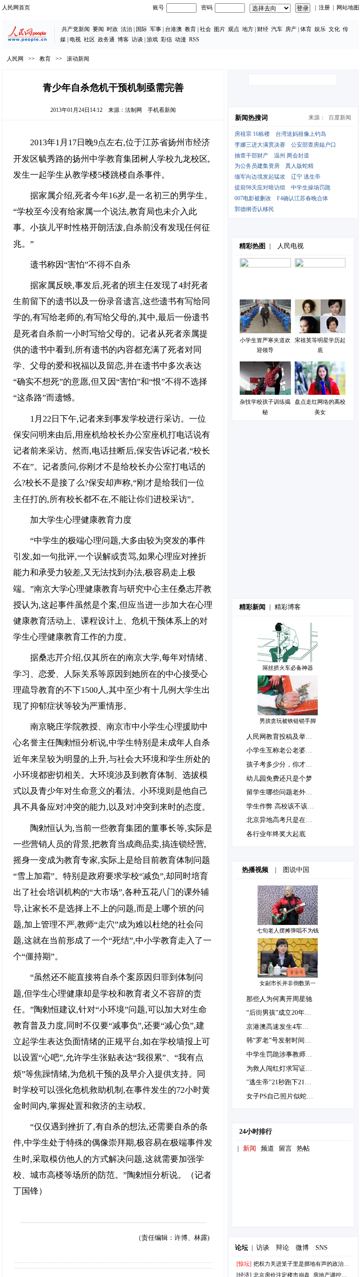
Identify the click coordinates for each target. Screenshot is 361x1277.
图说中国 (296, 869)
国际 (141, 29)
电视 (75, 39)
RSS (194, 39)
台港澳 (173, 29)
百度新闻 (340, 117)
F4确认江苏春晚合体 (302, 198)
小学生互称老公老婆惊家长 (285, 750)
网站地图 (348, 7)
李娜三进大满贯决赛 (260, 144)
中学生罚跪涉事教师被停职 (285, 1054)
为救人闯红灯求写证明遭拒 (285, 1068)
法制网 (133, 110)
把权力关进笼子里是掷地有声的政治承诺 (304, 1264)
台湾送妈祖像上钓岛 (300, 134)
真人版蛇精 (299, 166)
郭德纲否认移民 (254, 209)
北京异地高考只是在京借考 (285, 819)
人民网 (15, 58)
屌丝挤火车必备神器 (287, 668)
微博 (302, 1247)
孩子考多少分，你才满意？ (285, 764)
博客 (123, 39)
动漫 (180, 39)
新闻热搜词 (251, 117)
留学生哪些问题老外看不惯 (285, 792)
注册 (324, 7)
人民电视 (290, 246)
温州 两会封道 (291, 155)
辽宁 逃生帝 (306, 176)
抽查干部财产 (251, 155)
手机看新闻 (162, 110)
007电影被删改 (253, 198)
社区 (89, 39)
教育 (190, 29)
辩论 (282, 1247)
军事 (155, 29)
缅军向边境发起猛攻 (260, 176)
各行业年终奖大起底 (276, 834)
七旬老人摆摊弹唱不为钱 (288, 930)
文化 (334, 29)
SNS (321, 1247)
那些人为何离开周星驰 (279, 999)
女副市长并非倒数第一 (287, 983)
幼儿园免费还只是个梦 (279, 778)
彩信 (166, 39)
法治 (126, 29)
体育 (306, 29)
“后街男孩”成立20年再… (282, 1012)
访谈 (137, 39)
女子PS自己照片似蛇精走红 (286, 1096)
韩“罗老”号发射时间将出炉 (285, 1040)
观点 (233, 29)
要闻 (98, 29)
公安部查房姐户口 (313, 144)
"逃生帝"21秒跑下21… (278, 1082)
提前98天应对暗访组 (260, 187)
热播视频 (255, 869)
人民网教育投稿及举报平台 (285, 736)
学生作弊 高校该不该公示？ (286, 806)
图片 (219, 29)
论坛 (241, 1247)
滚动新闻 (78, 58)
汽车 (277, 29)
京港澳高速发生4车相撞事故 (287, 1026)
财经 (262, 29)
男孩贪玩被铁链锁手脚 (287, 721)
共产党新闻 (76, 29)
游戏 (152, 39)
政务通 (106, 39)
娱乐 (320, 29)
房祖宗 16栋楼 (252, 134)
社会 (205, 29)
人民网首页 (16, 7)
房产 (291, 29)
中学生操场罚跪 (310, 187)
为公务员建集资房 (257, 166)
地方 (247, 29)
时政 (112, 29)
